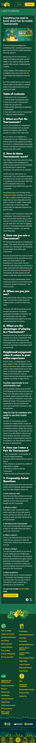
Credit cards (5, 692)
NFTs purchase (6, 709)
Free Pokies (23, 671)
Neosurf (4, 689)
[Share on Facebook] (27, 600)
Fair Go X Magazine (8, 654)
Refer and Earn (6, 644)
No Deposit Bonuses (26, 645)
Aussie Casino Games (24, 653)
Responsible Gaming (26, 689)
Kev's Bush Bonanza (26, 635)
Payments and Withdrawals (6, 681)
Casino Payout (24, 664)
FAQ (20, 681)
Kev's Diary (5, 641)
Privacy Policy (24, 693)
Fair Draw (22, 638)
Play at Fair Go (10, 595)
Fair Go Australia (7, 657)
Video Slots (23, 661)
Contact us (23, 696)
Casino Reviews (6, 647)
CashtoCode (5, 702)
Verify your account (8, 705)
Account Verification (8, 637)
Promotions (23, 631)
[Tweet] (31, 600)
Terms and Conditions (23, 685)
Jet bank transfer (7, 699)
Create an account (7, 634)
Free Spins (23, 641)
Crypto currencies (7, 686)
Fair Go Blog (5, 650)
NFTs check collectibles (5, 713)
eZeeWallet (5, 695)
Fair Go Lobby (6, 631)
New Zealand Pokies (26, 658)
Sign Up (29, 4)
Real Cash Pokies (25, 668)
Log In (19, 4)
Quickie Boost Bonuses (24, 648)
